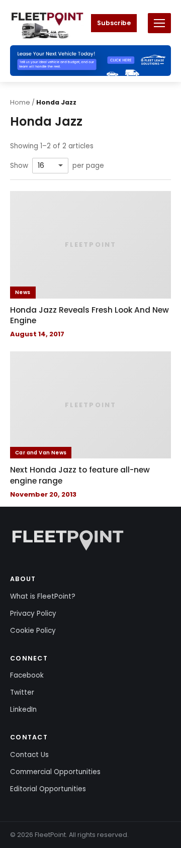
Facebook (27, 675)
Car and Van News (40, 452)
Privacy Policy (33, 613)
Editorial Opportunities (48, 789)
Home (20, 102)
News (23, 292)
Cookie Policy (33, 630)
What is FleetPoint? (42, 596)
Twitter (22, 692)
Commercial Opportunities (55, 772)
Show (19, 166)
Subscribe (114, 23)
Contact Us (29, 755)
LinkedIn (23, 709)
